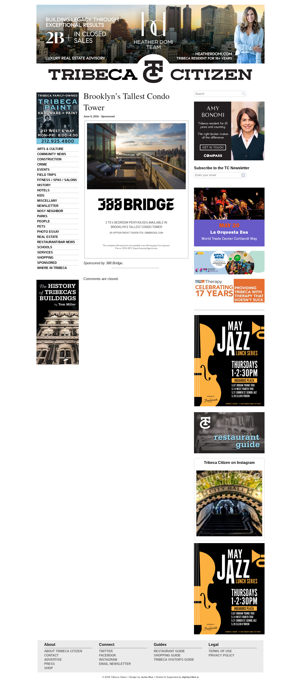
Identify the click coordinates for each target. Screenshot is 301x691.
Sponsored (47, 263)
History (44, 185)
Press (49, 664)
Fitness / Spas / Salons (57, 180)
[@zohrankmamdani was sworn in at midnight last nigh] (229, 503)
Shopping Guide (167, 655)
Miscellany (47, 200)
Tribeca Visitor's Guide (174, 659)
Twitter (106, 651)
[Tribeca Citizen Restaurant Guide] (229, 452)
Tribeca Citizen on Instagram (229, 463)
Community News (51, 154)
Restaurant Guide (169, 651)
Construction (49, 159)
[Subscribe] (243, 175)
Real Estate (47, 237)
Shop (48, 668)
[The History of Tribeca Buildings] (57, 322)
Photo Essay (48, 231)
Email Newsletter (115, 664)
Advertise (53, 659)
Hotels (43, 190)
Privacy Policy (221, 655)
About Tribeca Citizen (63, 651)
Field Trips (46, 175)
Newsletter (47, 206)
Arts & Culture (50, 149)
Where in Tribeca (52, 268)
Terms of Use (220, 651)
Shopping (45, 257)
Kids (40, 195)
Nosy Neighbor (50, 211)
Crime (42, 164)
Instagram (108, 659)
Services (45, 252)
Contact (51, 655)
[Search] (244, 93)
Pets (41, 226)
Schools (44, 247)
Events (43, 169)
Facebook (107, 655)
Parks (42, 216)
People (43, 221)
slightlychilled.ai (190, 677)
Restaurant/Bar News (56, 242)
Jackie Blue (147, 677)
